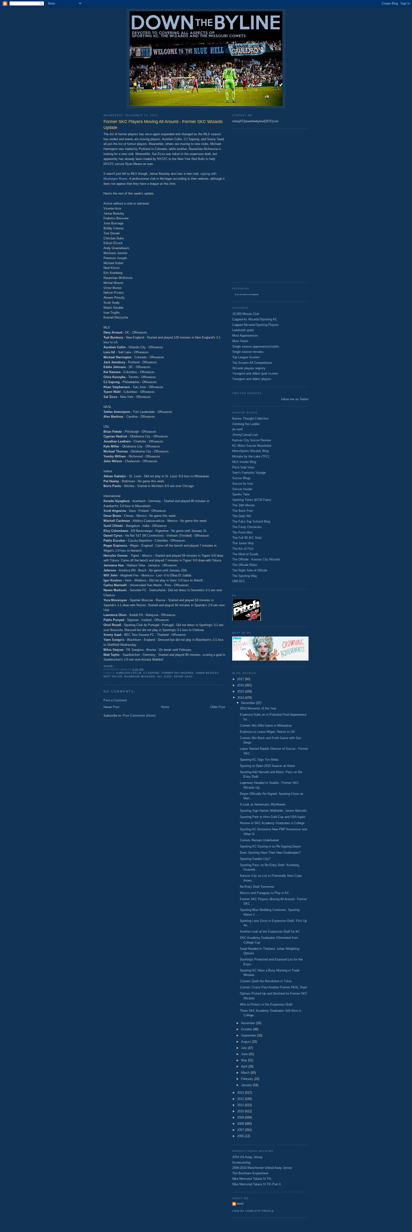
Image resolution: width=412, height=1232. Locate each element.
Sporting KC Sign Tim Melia (259, 759)
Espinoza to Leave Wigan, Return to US (267, 732)
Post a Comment (115, 700)
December (248, 703)
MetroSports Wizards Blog (250, 451)
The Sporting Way (244, 576)
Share (108, 666)
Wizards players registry (249, 368)
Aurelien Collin (128, 673)
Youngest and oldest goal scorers (255, 373)
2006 (241, 1136)
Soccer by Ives (242, 483)
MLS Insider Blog (244, 462)
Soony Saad (183, 676)
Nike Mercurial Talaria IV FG (251, 1179)
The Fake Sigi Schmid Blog (251, 521)
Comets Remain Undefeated (259, 840)
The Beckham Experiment (250, 1173)
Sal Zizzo (164, 676)
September (249, 1035)
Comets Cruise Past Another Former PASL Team (273, 987)
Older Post (217, 707)
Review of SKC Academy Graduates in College (272, 823)
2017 (241, 679)
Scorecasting (241, 1162)
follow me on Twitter (295, 399)
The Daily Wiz (242, 516)
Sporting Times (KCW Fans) (251, 500)
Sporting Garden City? (255, 859)
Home (165, 707)
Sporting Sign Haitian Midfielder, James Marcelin (273, 810)
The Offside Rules (244, 565)
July (244, 1048)
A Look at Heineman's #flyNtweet (262, 804)
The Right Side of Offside (249, 570)
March (246, 1072)
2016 (241, 685)
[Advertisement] (251, 204)
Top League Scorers (246, 357)
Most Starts (240, 341)
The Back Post (242, 511)
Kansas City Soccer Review (251, 440)
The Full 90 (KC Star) (247, 537)
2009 (241, 1117)
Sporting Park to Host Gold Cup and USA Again (272, 817)
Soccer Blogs (241, 478)
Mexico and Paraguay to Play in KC (264, 893)
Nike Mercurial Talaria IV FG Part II (256, 1184)
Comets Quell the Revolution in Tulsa (265, 981)
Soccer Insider (242, 489)
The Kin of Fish (242, 548)
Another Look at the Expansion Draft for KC (270, 931)
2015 (241, 691)
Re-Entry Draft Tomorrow (257, 886)
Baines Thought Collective (250, 418)
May (244, 1060)
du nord (237, 429)
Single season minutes (248, 352)
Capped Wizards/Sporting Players (255, 325)
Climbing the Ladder (246, 424)
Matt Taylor (112, 676)
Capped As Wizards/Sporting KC (254, 319)
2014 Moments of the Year (258, 708)
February (247, 1079)
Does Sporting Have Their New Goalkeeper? (270, 852)
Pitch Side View (243, 467)
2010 (241, 1111)
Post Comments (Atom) (139, 715)
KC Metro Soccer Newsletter (252, 445)
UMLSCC (238, 581)
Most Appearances (245, 335)
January (247, 1085)
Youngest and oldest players (251, 379)
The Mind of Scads (245, 554)
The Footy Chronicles (247, 527)
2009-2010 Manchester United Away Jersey (262, 1168)
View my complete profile (253, 1211)
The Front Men (242, 532)
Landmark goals (243, 330)
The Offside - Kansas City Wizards (256, 559)
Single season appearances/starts (255, 346)
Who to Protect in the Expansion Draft (266, 1004)
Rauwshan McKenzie (139, 676)
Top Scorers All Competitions (252, 362)
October (247, 1029)
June (245, 1054)
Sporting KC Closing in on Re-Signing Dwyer (270, 846)
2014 (241, 697)
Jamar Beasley (207, 673)
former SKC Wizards (178, 673)
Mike (240, 1203)
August (246, 1041)
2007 (241, 1130)
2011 (241, 1105)
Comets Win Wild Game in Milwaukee (266, 725)
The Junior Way (243, 543)
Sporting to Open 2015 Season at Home (267, 766)
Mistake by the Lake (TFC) (250, 456)
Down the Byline (241, 294)
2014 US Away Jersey (247, 1157)
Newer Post (111, 707)
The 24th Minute (243, 505)
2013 (241, 1092)
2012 (241, 1099)
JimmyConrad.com (245, 434)
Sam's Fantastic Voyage (249, 472)
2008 (241, 1123)
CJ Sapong (151, 673)
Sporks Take (241, 494)
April (244, 1066)
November (248, 1023)
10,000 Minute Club (245, 314)
